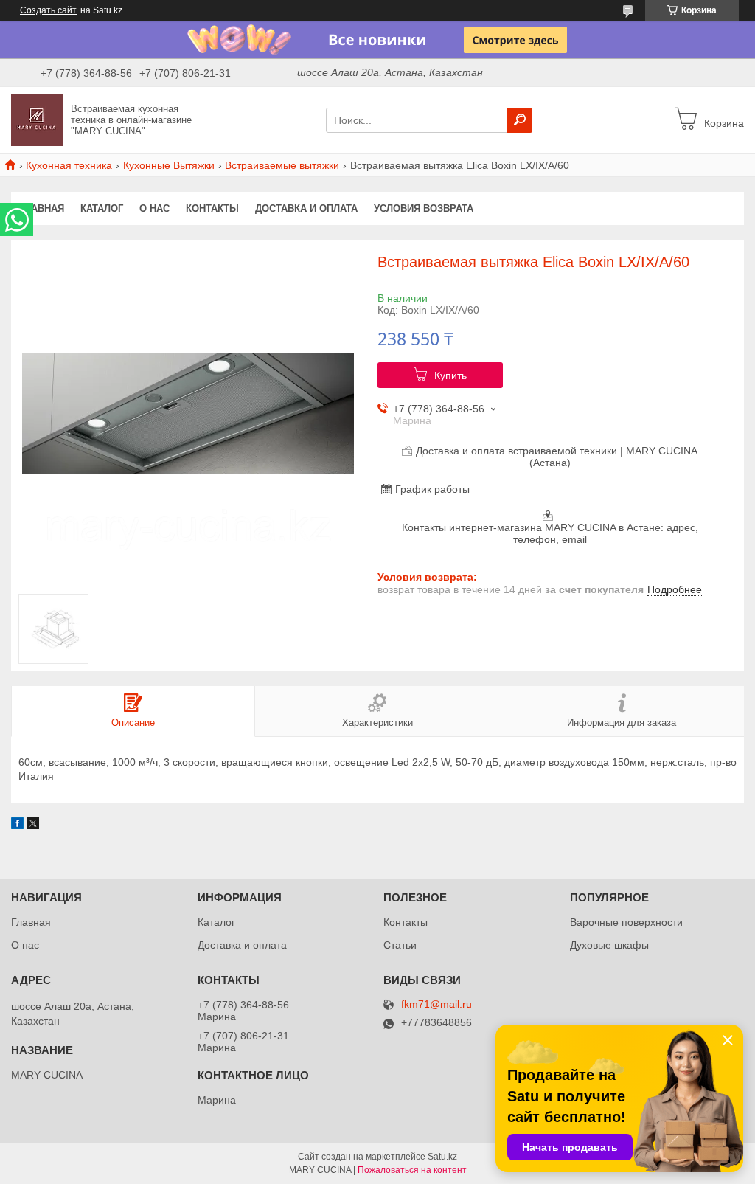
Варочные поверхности (626, 922)
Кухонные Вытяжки (169, 165)
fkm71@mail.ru (436, 1004)
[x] (33, 825)
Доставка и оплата (306, 208)
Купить (450, 375)
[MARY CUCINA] (37, 119)
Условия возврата (423, 208)
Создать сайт (48, 10)
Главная (41, 208)
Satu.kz (442, 1157)
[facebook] (17, 825)
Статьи (400, 945)
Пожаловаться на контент (412, 1170)
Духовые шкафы (609, 945)
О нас (154, 208)
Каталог (101, 208)
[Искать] (519, 120)
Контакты (212, 208)
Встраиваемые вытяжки (282, 165)
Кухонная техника (69, 165)
